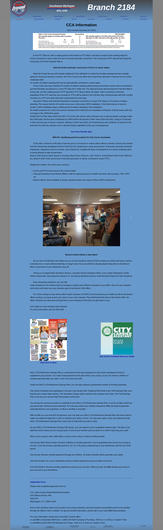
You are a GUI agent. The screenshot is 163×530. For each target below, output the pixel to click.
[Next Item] (130, 217)
